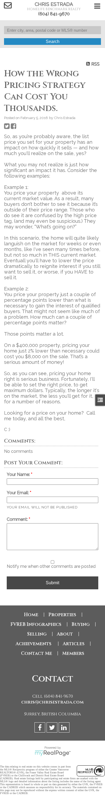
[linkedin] (65, 728)
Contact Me (36, 653)
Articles (74, 644)
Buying (81, 624)
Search (53, 41)
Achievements (34, 644)
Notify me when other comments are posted (51, 566)
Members (73, 653)
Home (31, 615)
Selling (37, 634)
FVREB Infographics (35, 624)
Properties (62, 615)
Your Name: (19, 474)
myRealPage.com (52, 753)
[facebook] (40, 728)
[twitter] (53, 728)
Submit (52, 582)
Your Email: (18, 492)
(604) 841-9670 (54, 13)
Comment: (18, 519)
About (65, 634)
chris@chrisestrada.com (52, 702)
